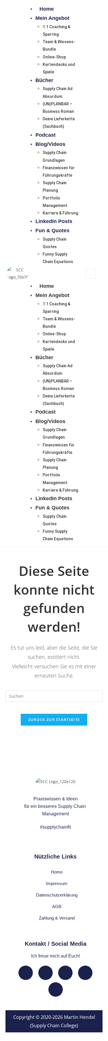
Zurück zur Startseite (54, 719)
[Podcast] (55, 989)
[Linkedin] (25, 973)
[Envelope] (45, 973)
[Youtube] (65, 973)
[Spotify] (85, 973)
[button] (54, 273)
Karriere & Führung (60, 213)
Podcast (45, 135)
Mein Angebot (52, 18)
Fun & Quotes (52, 230)
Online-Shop (54, 57)
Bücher (44, 80)
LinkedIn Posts (53, 221)
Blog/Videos (50, 144)
